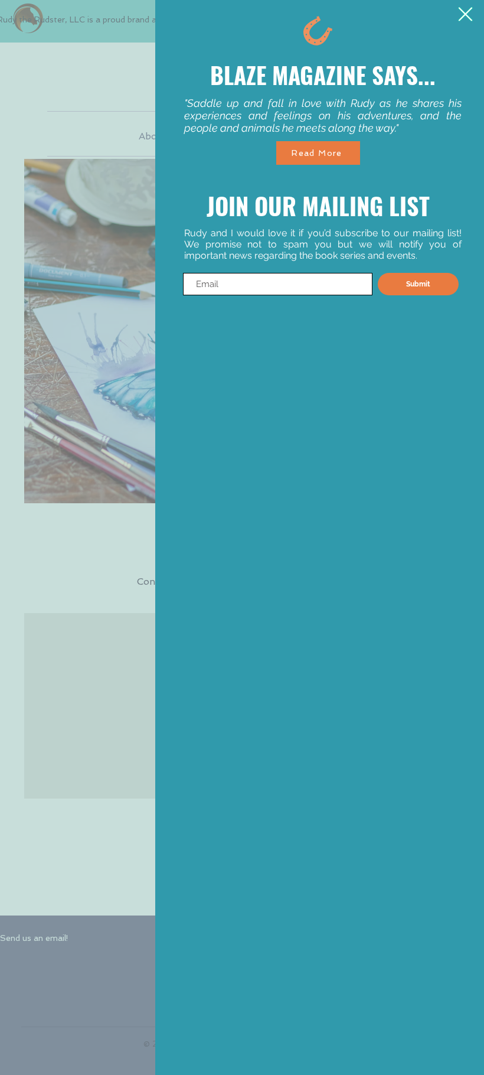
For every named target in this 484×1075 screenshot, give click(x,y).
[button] (465, 14)
